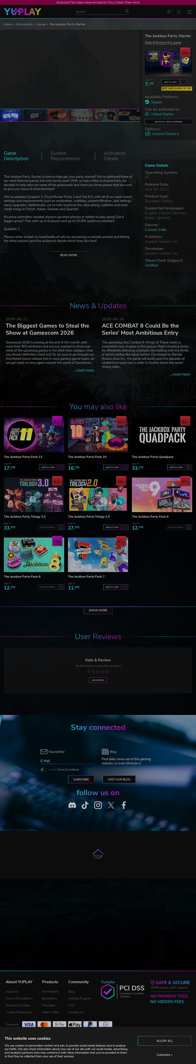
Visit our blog (119, 779)
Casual (41, 24)
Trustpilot (108, 982)
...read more (84, 370)
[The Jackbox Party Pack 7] (98, 555)
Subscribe (81, 779)
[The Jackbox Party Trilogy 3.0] (34, 495)
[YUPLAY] (22, 11)
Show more (98, 610)
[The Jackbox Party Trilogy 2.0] (98, 495)
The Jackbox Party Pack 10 (87, 457)
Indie (162, 229)
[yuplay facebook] (124, 805)
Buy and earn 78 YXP (176, 88)
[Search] (127, 11)
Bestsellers (49, 998)
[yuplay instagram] (98, 805)
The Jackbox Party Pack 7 (86, 577)
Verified (151, 265)
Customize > (165, 1055)
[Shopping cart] (179, 11)
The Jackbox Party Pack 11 (23, 457)
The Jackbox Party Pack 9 (150, 517)
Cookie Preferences (19, 1012)
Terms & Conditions (68, 769)
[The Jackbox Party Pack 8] (34, 555)
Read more (68, 255)
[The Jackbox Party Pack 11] (34, 435)
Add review (98, 680)
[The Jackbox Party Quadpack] (162, 435)
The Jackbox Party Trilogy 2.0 (89, 517)
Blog (71, 992)
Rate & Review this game (163, 42)
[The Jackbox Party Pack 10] (98, 435)
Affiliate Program (79, 998)
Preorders (49, 1005)
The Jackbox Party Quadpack (152, 457)
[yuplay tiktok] (85, 805)
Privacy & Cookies (18, 1005)
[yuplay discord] (72, 805)
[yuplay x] (111, 805)
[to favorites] (183, 82)
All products (24, 24)
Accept (64, 769)
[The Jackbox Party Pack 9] (162, 495)
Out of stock (48, 527)
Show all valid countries (168, 121)
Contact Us (75, 1012)
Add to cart (170, 82)
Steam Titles (50, 1012)
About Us (12, 992)
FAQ (71, 1005)
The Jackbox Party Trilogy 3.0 (25, 517)
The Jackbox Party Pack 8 (22, 577)
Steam (156, 102)
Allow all (165, 1041)
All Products (50, 992)
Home (8, 24)
